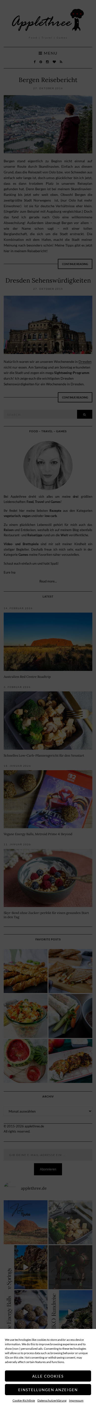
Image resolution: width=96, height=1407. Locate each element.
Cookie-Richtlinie (24, 1400)
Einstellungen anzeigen (48, 1389)
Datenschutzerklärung (51, 1400)
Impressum (76, 1400)
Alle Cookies (48, 1376)
